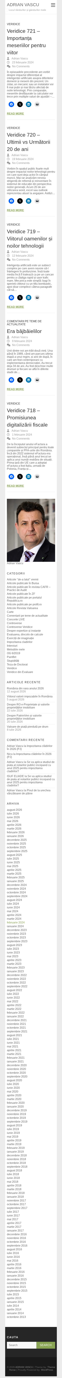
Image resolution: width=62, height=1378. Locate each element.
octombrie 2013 (16, 1317)
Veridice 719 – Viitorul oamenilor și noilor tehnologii (29, 239)
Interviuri (12, 645)
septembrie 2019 (17, 1121)
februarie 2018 (16, 1193)
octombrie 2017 (16, 1204)
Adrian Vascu (19, 58)
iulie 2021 (13, 1039)
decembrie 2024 (17, 884)
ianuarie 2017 (15, 1230)
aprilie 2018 (14, 1185)
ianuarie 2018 (15, 1196)
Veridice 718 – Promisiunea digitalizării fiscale (27, 418)
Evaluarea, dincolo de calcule (25, 634)
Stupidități (13, 660)
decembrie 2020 (17, 1065)
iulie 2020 (13, 1084)
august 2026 (14, 809)
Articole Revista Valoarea (22, 608)
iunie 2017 (13, 1215)
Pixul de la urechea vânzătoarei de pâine (28, 792)
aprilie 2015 (14, 1298)
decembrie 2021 (17, 1020)
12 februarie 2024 (22, 255)
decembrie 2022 (17, 975)
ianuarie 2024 (15, 926)
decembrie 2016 (17, 1234)
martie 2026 (14, 828)
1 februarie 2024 (21, 434)
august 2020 (14, 1080)
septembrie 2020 (17, 1076)
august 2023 (14, 945)
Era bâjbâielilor (24, 331)
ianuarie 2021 (15, 1061)
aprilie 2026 (14, 824)
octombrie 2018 (16, 1162)
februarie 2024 (16, 922)
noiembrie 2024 (16, 888)
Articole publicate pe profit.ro (24, 604)
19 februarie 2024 (22, 159)
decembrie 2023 (17, 930)
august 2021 (14, 1035)
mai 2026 (12, 821)
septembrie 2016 (17, 1245)
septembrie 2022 (17, 986)
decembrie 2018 (17, 1155)
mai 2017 (12, 1219)
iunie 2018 (13, 1178)
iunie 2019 (13, 1132)
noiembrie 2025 (16, 843)
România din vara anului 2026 (25, 688)
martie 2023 (14, 963)
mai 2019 (12, 1136)
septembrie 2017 (17, 1208)
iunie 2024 (13, 907)
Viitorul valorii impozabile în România (30, 696)
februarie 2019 (16, 1147)
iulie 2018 (13, 1174)
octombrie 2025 (16, 847)
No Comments (21, 66)
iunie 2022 (13, 997)
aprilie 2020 (14, 1095)
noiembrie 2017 (16, 1200)
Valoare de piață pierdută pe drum (27, 726)
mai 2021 (12, 1046)
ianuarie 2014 (15, 1313)
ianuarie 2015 (15, 1301)
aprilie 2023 (14, 960)
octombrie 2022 (16, 982)
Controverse (14, 623)
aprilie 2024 (14, 915)
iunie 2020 (13, 1087)
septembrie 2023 (17, 941)
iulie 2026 (13, 813)
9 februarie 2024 (21, 341)
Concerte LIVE (16, 619)
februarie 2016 (16, 1271)
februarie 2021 (16, 1057)
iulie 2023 (13, 948)
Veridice (13, 24)
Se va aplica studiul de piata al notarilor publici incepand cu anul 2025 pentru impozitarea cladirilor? (31, 767)
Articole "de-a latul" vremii (22, 579)
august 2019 (14, 1125)
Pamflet (11, 657)
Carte (10, 611)
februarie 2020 (16, 1102)
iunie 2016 (13, 1256)
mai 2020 (12, 1091)
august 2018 (14, 1170)
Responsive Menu (53, 5)
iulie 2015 (13, 1294)
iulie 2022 (13, 993)
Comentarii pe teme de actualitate (24, 323)
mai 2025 (12, 866)
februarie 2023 (16, 967)
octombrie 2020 (16, 1072)
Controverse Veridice (20, 626)
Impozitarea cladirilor (19, 642)
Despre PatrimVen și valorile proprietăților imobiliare (24, 717)
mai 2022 (12, 1001)
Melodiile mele (16, 649)
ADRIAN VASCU (23, 4)
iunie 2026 (13, 817)
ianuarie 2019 (15, 1151)
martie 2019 (14, 1144)
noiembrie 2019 (16, 1114)
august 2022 (14, 990)
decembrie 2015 (17, 1279)
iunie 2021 (13, 1042)
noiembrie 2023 (16, 933)
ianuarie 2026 (15, 836)
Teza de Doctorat (17, 664)
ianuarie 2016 (15, 1275)
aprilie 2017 (14, 1223)
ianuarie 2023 (15, 971)
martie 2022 (14, 1008)
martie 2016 (14, 1268)
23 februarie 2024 (22, 62)
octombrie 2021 (16, 1027)
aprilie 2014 (14, 1309)
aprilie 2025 (14, 869)
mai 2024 (12, 911)
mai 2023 (12, 956)
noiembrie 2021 (16, 1023)
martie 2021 (14, 1054)
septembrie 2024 (17, 896)
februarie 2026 (16, 832)
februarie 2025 (16, 877)
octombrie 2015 (16, 1286)
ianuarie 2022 (15, 1016)
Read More (15, 113)
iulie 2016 (13, 1253)
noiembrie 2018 (16, 1159)
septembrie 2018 (17, 1166)
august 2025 (14, 854)
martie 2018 (14, 1189)
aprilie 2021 (14, 1050)
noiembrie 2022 (16, 978)
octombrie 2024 (16, 892)
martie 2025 (14, 873)
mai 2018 (12, 1181)
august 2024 (14, 900)
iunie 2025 (13, 862)
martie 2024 (14, 918)
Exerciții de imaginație (20, 638)
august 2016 (14, 1249)
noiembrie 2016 (16, 1238)
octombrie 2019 (16, 1117)
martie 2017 (14, 1226)
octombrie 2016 (16, 1241)
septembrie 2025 (17, 851)
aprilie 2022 (14, 1005)
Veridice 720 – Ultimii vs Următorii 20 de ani (28, 142)
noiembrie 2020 (16, 1069)
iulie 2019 (13, 1129)
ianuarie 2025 (15, 881)
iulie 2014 (13, 1305)
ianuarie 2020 (15, 1106)
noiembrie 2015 (16, 1283)
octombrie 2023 (16, 937)
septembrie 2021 (17, 1031)
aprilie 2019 (14, 1140)
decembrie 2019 (17, 1110)
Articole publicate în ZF (21, 593)
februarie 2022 (16, 1012)
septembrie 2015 (17, 1290)
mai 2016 (12, 1260)
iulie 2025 (13, 858)
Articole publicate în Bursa (23, 583)
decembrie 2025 (17, 839)
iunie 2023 (13, 952)
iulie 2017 (13, 1211)
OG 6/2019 (13, 653)
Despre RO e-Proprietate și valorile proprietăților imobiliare (28, 706)
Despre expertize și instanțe (24, 630)
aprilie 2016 (14, 1264)
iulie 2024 (13, 903)
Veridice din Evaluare (20, 672)
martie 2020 (14, 1099)
